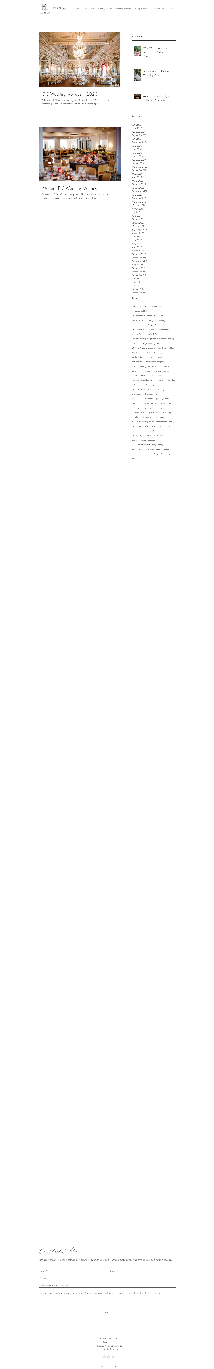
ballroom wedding (158, 357)
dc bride (135, 384)
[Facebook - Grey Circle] (113, 1356)
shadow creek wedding (141, 444)
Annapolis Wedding (153, 306)
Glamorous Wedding (162, 324)
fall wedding (148, 394)
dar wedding (170, 380)
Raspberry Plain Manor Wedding (160, 338)
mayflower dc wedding (141, 412)
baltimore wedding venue (156, 361)
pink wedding (137, 435)
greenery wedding (163, 398)
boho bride (167, 366)
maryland (167, 407)
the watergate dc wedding (159, 453)
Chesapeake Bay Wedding (142, 320)
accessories (136, 352)
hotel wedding (147, 403)
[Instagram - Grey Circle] (104, 1356)
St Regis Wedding (147, 343)
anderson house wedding (152, 352)
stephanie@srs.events (109, 1338)
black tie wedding (154, 366)
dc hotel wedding (147, 384)
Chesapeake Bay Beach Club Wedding (147, 315)
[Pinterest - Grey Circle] (108, 1356)
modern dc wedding (161, 417)
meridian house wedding (141, 417)
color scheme (157, 375)
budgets (166, 370)
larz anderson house (163, 403)
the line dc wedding (139, 453)
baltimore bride (138, 361)
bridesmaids (156, 370)
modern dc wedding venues (143, 421)
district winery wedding (141, 389)
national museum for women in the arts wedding (151, 426)
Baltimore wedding (139, 311)
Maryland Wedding (166, 329)
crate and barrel (156, 380)
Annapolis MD (137, 306)
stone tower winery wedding (143, 449)
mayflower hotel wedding (161, 412)
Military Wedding (139, 334)
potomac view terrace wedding (156, 435)
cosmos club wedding (140, 380)
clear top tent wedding (141, 375)
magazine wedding (154, 407)
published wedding (139, 440)
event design (137, 394)
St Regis (135, 343)
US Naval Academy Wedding (143, 347)
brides (147, 370)
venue (142, 458)
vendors (135, 458)
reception (152, 440)
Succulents (160, 343)
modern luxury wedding (164, 421)
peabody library (138, 430)
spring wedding (157, 444)
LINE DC (153, 329)
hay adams (136, 403)
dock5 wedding (158, 389)
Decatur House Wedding (142, 324)
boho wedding (137, 370)
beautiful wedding (139, 366)
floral (157, 394)
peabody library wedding (155, 430)
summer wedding (163, 449)
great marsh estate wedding (143, 398)
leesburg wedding (139, 407)
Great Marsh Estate (140, 329)
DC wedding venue (162, 320)
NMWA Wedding (155, 334)
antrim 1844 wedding (140, 357)
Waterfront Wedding (165, 347)
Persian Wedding (139, 338)
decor (157, 384)
